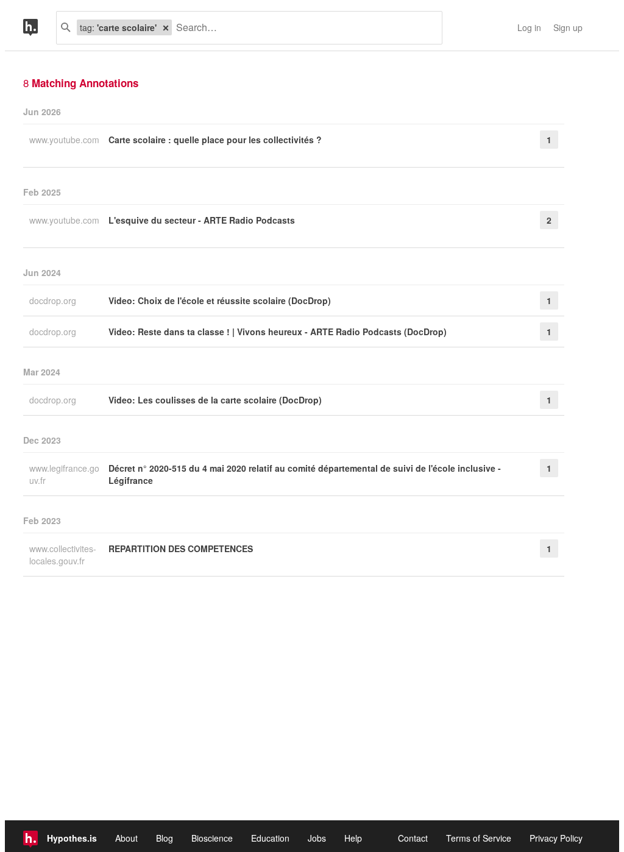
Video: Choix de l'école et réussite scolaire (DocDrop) (219, 300)
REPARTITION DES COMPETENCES (180, 548)
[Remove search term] (166, 27)
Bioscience (212, 838)
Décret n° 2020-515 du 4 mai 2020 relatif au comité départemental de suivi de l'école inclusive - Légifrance (304, 474)
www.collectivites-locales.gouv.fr (62, 554)
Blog (164, 838)
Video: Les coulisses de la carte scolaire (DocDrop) (215, 400)
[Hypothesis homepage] (39, 27)
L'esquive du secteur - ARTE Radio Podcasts (201, 220)
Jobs (317, 838)
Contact (413, 838)
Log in (529, 27)
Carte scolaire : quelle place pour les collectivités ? (215, 139)
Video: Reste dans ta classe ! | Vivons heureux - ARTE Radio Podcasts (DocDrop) (277, 331)
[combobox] (302, 27)
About (126, 838)
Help (353, 838)
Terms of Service (478, 838)
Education (270, 838)
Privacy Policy (556, 838)
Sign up (568, 27)
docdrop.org (54, 300)
